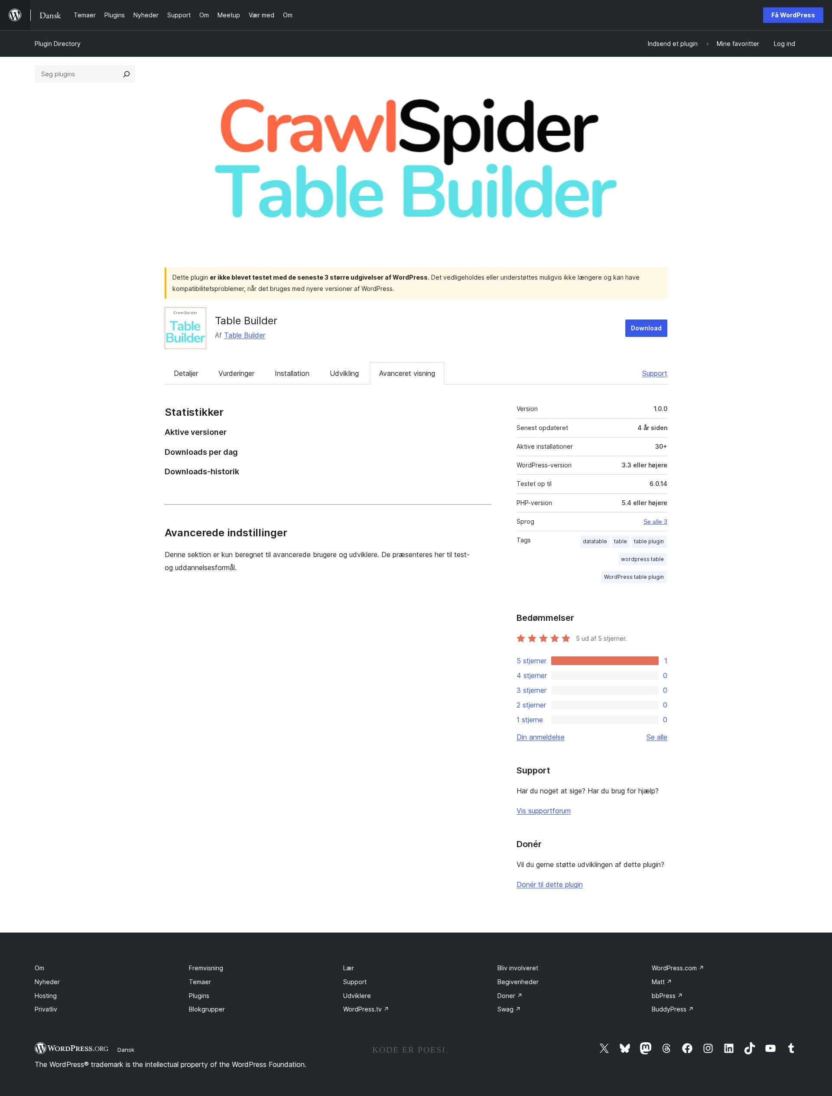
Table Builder (246, 320)
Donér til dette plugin (550, 884)
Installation (292, 373)
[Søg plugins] (126, 74)
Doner (510, 995)
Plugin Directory (58, 43)
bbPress (667, 995)
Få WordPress (793, 15)
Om (39, 968)
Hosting (46, 995)
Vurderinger (236, 373)
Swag (509, 1009)
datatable (595, 541)
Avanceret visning (407, 373)
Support (654, 373)
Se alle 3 (655, 521)
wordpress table (642, 559)
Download (646, 328)
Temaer (200, 981)
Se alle (657, 737)
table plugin (649, 541)
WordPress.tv (366, 1009)
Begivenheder (518, 981)
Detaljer (186, 373)
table (620, 541)
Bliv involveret (517, 968)
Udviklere (357, 995)
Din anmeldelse (541, 737)
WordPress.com (678, 968)
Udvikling (344, 373)
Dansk (125, 1049)
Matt (662, 981)
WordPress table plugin (634, 577)
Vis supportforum (544, 810)
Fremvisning (206, 968)
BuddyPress (673, 1009)
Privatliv (46, 1009)
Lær (348, 968)
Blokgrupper (207, 1009)
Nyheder (47, 981)
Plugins (199, 995)
